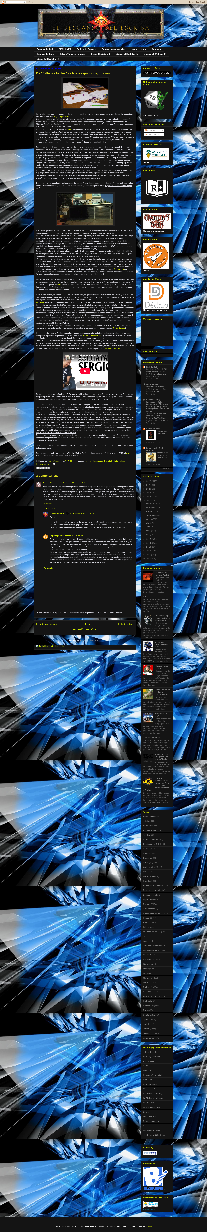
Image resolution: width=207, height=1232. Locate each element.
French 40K (148, 1080)
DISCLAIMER (65, 49)
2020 (148, 489)
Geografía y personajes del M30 (161, 644)
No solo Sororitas (152, 737)
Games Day (148, 908)
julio (148, 523)
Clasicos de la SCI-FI (152, 844)
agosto (149, 519)
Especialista (148, 899)
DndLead (147, 1070)
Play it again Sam (61, 116)
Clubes (146, 849)
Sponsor (147, 1019)
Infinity (146, 927)
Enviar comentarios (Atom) (91, 640)
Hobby (146, 918)
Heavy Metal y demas (153, 913)
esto (128, 453)
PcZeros (147, 1126)
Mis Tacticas (148, 982)
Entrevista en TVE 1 (113, 348)
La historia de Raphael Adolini (162, 573)
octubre (149, 511)
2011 (148, 555)
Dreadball (147, 881)
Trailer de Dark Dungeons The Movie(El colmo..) (162, 756)
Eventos (146, 904)
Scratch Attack (149, 1015)
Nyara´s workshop (151, 1121)
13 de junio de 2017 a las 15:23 (72, 536)
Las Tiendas (148, 959)
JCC (145, 936)
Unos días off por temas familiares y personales (162, 617)
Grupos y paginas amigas (114, 49)
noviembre (151, 507)
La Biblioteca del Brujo (153, 1093)
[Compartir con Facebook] (45, 468)
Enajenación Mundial (152, 1075)
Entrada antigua (126, 624)
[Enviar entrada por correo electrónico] (53, 464)
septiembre (151, 515)
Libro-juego (148, 964)
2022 (148, 481)
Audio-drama (149, 825)
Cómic (146, 853)
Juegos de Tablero (151, 945)
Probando (147, 1001)
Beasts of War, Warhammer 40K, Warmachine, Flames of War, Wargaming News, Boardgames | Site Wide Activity (157, 405)
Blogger (149, 1226)
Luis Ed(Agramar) (57, 513)
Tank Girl (147, 1024)
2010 (148, 558)
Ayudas (146, 835)
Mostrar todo (166, 468)
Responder (47, 503)
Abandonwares (150, 816)
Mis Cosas (148, 978)
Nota (145, 596)
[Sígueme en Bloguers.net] (155, 1189)
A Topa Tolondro (150, 1052)
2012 (148, 551)
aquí (69, 129)
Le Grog (147, 1112)
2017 (148, 500)
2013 (148, 547)
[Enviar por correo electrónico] (37, 468)
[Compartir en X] (42, 468)
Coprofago (54, 536)
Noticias (122, 461)
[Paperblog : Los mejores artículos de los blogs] (150, 1155)
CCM (145, 1066)
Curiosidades (98, 461)
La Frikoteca (148, 1103)
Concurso (147, 858)
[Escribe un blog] (40, 468)
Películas (147, 992)
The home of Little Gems (154, 1135)
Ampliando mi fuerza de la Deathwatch (162, 455)
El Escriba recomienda (153, 885)
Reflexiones (41, 464)
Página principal (45, 49)
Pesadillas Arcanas (151, 1130)
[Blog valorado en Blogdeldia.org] (151, 1204)
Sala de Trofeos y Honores (72, 54)
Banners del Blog (45, 54)
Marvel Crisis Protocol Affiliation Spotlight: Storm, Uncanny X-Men (157, 389)
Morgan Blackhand (51, 483)
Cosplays (147, 862)
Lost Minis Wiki (149, 1116)
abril (148, 534)
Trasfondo (147, 1033)
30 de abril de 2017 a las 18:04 (81, 513)
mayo (148, 530)
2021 (148, 485)
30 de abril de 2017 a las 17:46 (72, 483)
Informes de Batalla (152, 932)
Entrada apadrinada (152, 890)
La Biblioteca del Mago (153, 1098)
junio (148, 527)
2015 (148, 539)
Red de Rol (151, 367)
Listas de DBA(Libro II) (127, 54)
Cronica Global (96, 336)
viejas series (148, 1038)
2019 (148, 493)
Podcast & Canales (151, 996)
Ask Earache (148, 1061)
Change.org (119, 269)
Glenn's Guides (150, 1089)
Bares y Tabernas (151, 839)
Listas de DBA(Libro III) (155, 54)
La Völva (147, 955)
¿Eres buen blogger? (150, 1209)
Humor (146, 922)
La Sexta (40, 302)
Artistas (88, 461)
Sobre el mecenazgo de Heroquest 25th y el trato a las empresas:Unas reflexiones (156, 784)
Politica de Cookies (86, 49)
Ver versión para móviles (85, 629)
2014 (148, 543)
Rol (48, 464)
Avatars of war (149, 830)
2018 (148, 496)
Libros (146, 969)
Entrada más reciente (46, 624)
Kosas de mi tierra (151, 950)
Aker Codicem (153, 429)
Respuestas (50, 508)
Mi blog (146, 973)
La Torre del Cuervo (152, 1107)
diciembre (150, 504)
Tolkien (146, 1028)
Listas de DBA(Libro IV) (48, 59)
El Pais (86, 336)
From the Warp (150, 1084)
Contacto (156, 49)
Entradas (151, 130)
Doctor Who (148, 876)
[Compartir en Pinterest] (48, 468)
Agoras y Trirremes (151, 1056)
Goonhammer (152, 384)
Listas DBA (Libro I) (100, 54)
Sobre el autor (139, 49)
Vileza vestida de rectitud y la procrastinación (162, 692)
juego (145, 941)
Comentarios (153, 134)
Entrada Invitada (111, 461)
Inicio (88, 624)
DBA (145, 872)
